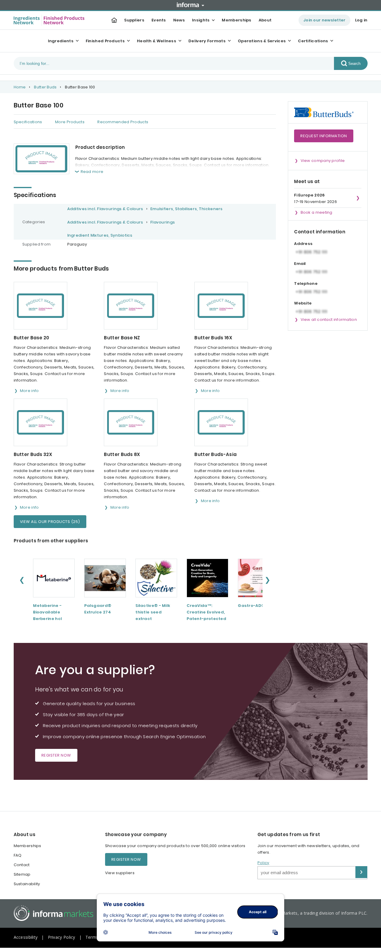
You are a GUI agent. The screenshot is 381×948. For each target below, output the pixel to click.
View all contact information (329, 319)
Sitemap (22, 874)
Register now (56, 755)
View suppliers (120, 873)
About (265, 20)
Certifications (313, 41)
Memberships (236, 20)
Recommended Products (122, 122)
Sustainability (27, 884)
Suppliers (134, 20)
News (179, 20)
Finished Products (105, 41)
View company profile (323, 160)
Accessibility (26, 937)
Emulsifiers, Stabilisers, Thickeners (186, 209)
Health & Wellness (156, 41)
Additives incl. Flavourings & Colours (105, 209)
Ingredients (61, 41)
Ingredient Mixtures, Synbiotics (99, 235)
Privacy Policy (61, 937)
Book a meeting (316, 212)
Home (20, 87)
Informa (190, 4)
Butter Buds (45, 87)
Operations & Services (262, 41)
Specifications (28, 122)
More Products (70, 122)
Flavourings (162, 222)
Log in (361, 20)
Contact (22, 865)
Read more (92, 171)
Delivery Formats (207, 41)
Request (323, 136)
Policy (263, 863)
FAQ (18, 855)
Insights (201, 20)
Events (159, 20)
